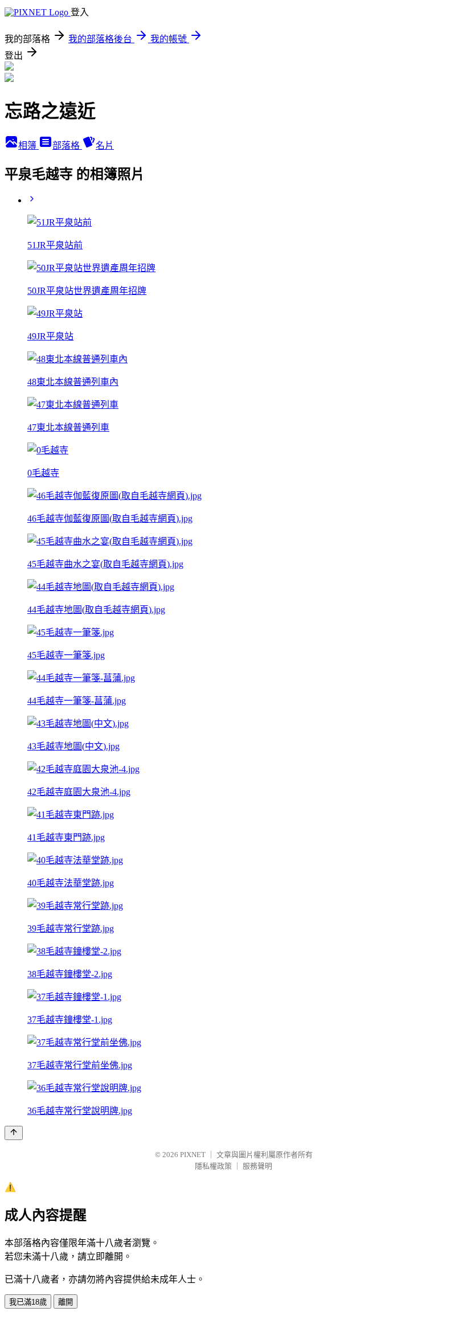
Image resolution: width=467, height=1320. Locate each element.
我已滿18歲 (28, 1302)
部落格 (67, 145)
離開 (65, 1302)
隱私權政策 (213, 1166)
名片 (105, 145)
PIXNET (193, 1154)
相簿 (28, 145)
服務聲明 (257, 1166)
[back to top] (14, 1133)
